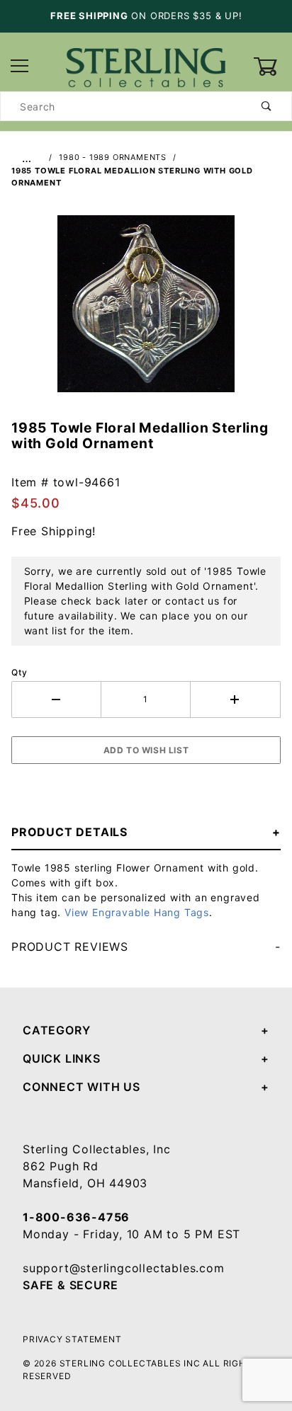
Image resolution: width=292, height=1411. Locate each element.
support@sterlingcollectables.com (124, 1268)
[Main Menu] (19, 67)
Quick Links (62, 1058)
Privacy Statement (72, 1339)
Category (56, 1030)
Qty (19, 672)
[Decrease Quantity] (56, 699)
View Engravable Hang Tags (136, 912)
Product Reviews (69, 946)
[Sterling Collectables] (145, 65)
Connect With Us (81, 1087)
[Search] (266, 106)
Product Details (69, 832)
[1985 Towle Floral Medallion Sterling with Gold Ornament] (146, 311)
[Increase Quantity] (236, 699)
